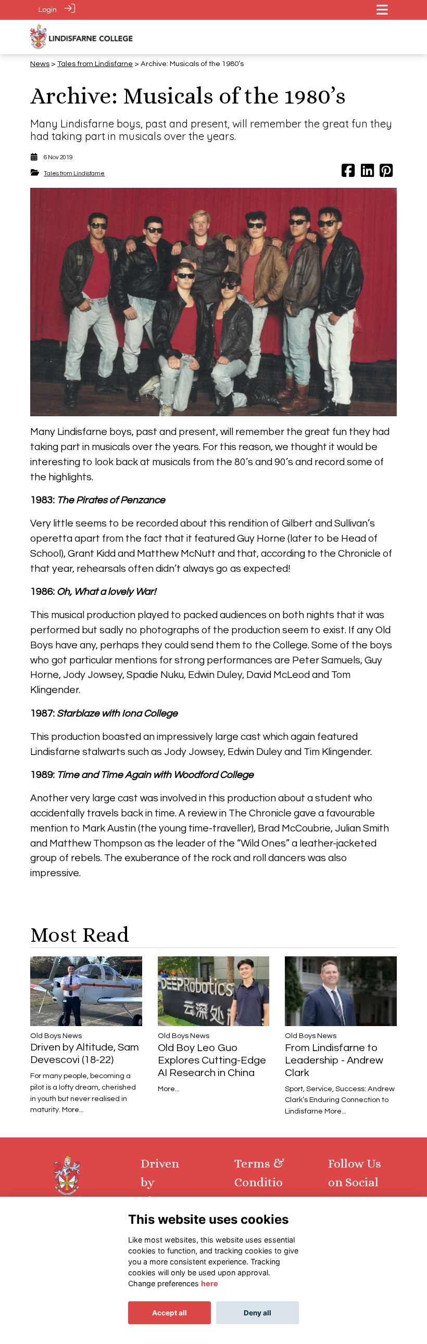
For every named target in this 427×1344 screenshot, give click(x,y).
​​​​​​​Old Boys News (56, 1036)
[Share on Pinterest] (386, 173)
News (39, 64)
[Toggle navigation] (382, 10)
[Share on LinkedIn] (367, 173)
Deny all (257, 1313)
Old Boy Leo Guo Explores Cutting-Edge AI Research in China (212, 1060)
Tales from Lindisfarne (95, 64)
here (209, 1283)
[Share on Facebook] (348, 173)
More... (73, 1109)
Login (48, 10)
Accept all (169, 1313)
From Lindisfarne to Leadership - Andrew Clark (334, 1060)
